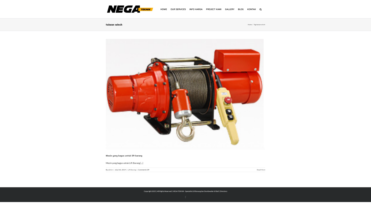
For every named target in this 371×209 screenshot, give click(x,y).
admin (110, 170)
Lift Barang (132, 170)
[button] (261, 9)
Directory (223, 191)
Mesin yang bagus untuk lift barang (124, 155)
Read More (261, 170)
